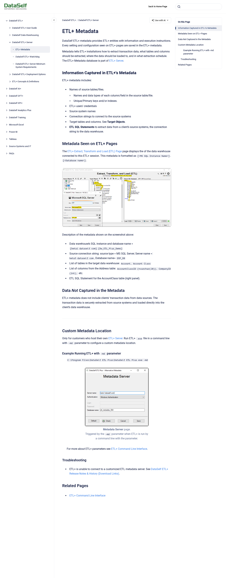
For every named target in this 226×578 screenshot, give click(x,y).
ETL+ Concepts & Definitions (25, 81)
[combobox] (198, 7)
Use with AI (160, 20)
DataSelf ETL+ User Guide (24, 28)
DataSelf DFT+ (16, 96)
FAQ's (11, 153)
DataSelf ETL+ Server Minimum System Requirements (30, 65)
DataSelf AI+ (15, 88)
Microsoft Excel (16, 124)
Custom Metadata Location (191, 45)
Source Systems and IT (20, 146)
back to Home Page (158, 6)
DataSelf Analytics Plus (20, 110)
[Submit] (179, 6)
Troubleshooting (188, 59)
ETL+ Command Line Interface (129, 448)
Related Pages (185, 64)
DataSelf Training (17, 117)
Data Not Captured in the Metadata (194, 39)
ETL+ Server (116, 60)
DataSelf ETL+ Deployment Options (29, 74)
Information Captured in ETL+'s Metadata (197, 28)
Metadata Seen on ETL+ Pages (192, 33)
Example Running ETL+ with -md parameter (198, 52)
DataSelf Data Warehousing (25, 35)
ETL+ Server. (115, 338)
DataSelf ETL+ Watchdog (27, 56)
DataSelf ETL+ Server (22, 42)
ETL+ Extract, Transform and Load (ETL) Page (94, 151)
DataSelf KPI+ (15, 103)
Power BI (13, 132)
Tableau (13, 139)
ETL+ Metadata (23, 49)
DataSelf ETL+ (16, 20)
